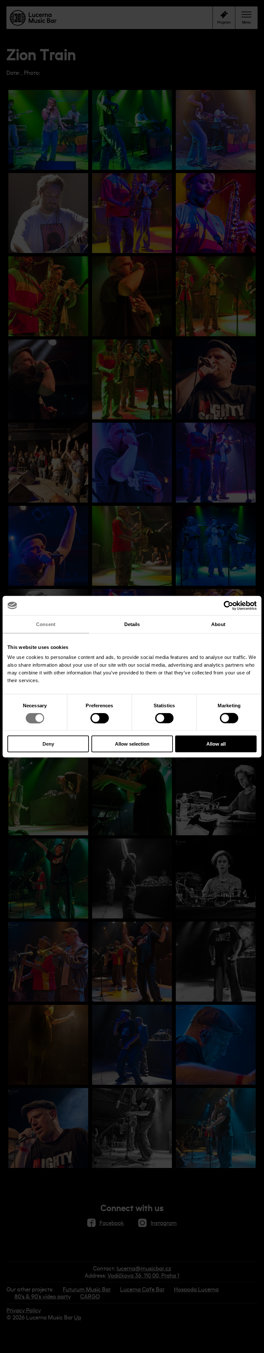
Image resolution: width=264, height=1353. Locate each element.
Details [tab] (132, 624)
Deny (48, 744)
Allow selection (132, 744)
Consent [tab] (45, 624)
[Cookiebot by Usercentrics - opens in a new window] (228, 605)
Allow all (216, 744)
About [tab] (218, 624)
